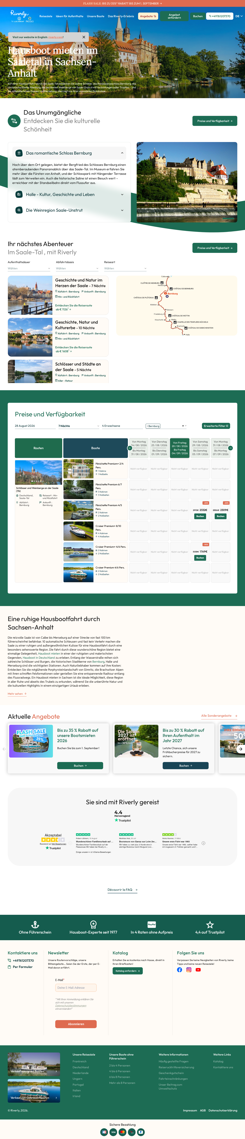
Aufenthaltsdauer (19, 262)
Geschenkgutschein (171, 1073)
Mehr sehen (15, 693)
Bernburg (98, 662)
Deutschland (81, 1067)
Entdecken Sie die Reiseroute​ (73, 307)
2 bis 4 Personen (119, 1065)
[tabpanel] (187, 182)
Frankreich (79, 1061)
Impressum (190, 1110)
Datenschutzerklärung (223, 1110)
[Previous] (18, 472)
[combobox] (29, 268)
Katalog (218, 1061)
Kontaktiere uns (223, 1067)
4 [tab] (38, 481)
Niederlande (81, 1073)
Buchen (200, 516)
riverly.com (55, 37)
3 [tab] (36, 481)
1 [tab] (228, 218)
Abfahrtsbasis (65, 262)
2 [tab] (34, 481)
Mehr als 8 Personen (122, 1083)
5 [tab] (40, 481)
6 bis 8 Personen (119, 1077)
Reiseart (109, 262)
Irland (76, 1096)
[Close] (84, 37)
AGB (203, 1110)
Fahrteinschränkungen (173, 1078)
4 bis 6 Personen (119, 1071)
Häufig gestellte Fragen (174, 1061)
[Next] (56, 472)
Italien (77, 1090)
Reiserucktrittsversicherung (176, 1067)
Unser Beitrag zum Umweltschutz (170, 1086)
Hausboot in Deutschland (39, 658)
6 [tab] (43, 481)
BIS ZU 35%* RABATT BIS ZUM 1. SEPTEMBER (130, 3)
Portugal (78, 1084)
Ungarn (77, 1078)
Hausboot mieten (49, 653)
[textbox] (29, 268)
